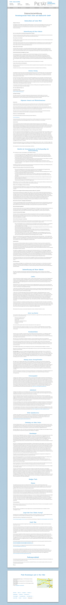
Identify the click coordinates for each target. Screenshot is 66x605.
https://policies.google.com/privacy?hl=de (46, 519)
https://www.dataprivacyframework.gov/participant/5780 (22, 553)
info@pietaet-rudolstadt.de (20, 585)
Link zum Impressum (16, 117)
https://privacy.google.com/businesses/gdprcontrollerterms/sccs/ (23, 543)
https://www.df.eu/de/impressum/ (18, 91)
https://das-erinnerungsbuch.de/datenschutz (39, 386)
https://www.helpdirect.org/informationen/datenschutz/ (22, 418)
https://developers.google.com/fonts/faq (19, 519)
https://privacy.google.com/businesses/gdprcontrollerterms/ (22, 542)
